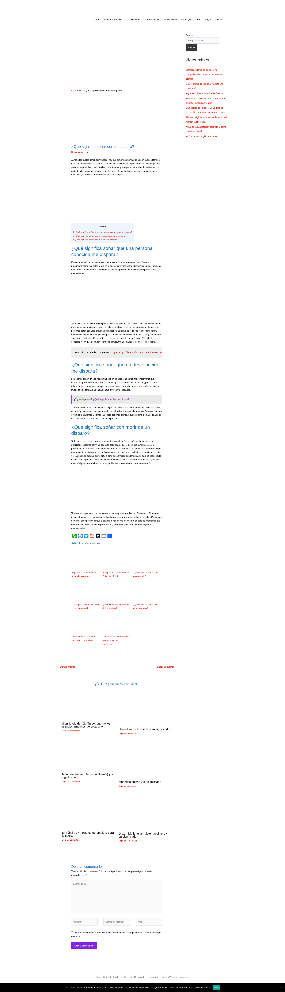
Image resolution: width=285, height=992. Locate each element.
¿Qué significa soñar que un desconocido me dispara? (99, 236)
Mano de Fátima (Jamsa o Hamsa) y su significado (88, 776)
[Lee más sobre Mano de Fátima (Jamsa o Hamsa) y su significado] (88, 755)
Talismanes (135, 19)
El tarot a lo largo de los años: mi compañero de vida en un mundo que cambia (204, 74)
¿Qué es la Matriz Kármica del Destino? (205, 93)
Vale (217, 987)
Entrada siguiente (167, 666)
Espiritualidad (170, 19)
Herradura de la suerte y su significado (144, 729)
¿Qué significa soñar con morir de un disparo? (95, 239)
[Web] (149, 922)
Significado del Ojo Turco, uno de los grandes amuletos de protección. (86, 725)
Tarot (197, 19)
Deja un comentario (80, 152)
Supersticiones (152, 19)
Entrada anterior (66, 666)
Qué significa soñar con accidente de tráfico (143, 352)
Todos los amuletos (113, 19)
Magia (208, 19)
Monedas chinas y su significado (140, 781)
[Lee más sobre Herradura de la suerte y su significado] (145, 707)
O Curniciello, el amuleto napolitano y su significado (143, 835)
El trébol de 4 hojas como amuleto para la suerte (88, 834)
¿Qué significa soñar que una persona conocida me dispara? (102, 232)
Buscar (189, 35)
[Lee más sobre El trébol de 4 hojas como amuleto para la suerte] (88, 811)
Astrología (186, 19)
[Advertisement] (116, 55)
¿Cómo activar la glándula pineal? (202, 136)
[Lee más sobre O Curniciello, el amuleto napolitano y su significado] (145, 811)
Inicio (96, 19)
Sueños (219, 19)
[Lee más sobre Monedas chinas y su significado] (137, 759)
